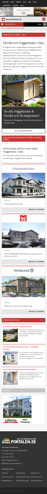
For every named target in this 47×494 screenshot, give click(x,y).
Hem (3, 28)
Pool (35, 2)
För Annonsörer (35, 477)
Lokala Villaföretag (22, 480)
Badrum (5, 2)
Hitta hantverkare (8, 477)
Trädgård (6, 5)
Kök (29, 2)
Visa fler (41, 320)
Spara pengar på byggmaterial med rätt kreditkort (19, 369)
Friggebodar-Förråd (13, 28)
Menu (40, 24)
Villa (22, 5)
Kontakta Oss (35, 473)
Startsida (5, 473)
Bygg (12, 2)
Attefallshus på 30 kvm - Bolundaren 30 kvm (17, 326)
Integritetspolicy (7, 480)
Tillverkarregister (36, 480)
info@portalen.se (12, 460)
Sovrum (15, 5)
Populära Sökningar (22, 477)
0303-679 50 (9, 453)
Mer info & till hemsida (36, 209)
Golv (24, 2)
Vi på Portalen (21, 473)
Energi (18, 2)
